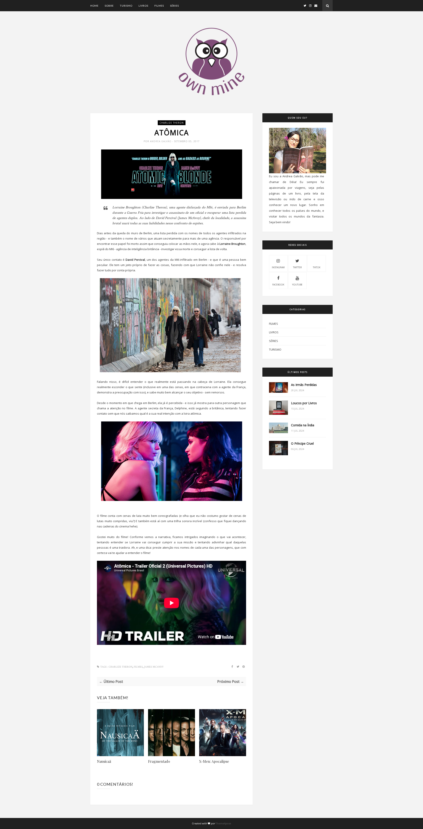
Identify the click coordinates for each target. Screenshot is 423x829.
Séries (174, 5)
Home (94, 5)
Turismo (126, 5)
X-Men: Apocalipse (214, 761)
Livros (143, 5)
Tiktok (316, 267)
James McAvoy (154, 666)
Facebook (278, 284)
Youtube (297, 284)
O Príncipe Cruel (302, 443)
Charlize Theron (172, 122)
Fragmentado (159, 761)
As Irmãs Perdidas (304, 385)
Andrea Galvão (161, 141)
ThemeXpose (223, 823)
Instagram (278, 267)
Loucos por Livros (304, 403)
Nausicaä (104, 761)
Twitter (297, 267)
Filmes (159, 5)
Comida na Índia (302, 425)
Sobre (109, 5)
